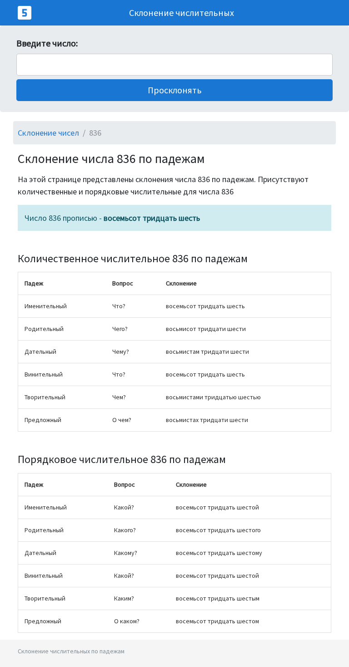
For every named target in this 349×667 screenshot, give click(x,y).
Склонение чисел (48, 132)
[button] (174, 90)
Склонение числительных (181, 12)
